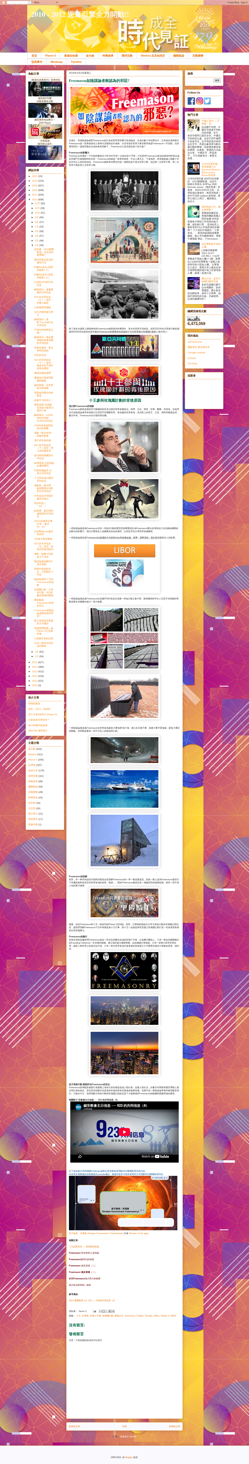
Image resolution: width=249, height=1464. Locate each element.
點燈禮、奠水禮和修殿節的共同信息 (43, 513)
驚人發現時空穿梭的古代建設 (43, 622)
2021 (35, 176)
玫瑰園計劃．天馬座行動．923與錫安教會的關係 (43, 592)
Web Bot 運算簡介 (38, 730)
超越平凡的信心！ (43, 400)
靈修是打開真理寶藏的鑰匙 (43, 379)
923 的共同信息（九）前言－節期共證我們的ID (43, 546)
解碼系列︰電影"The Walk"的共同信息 (43, 322)
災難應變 (197, 55)
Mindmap (57, 61)
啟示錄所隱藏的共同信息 (43, 457)
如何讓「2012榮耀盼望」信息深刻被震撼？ (44, 252)
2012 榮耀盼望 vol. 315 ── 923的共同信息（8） (92, 1300)
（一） (83, 1272)
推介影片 (33, 813)
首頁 (34, 55)
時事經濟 (107, 55)
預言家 (31, 803)
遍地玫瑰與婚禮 (42, 373)
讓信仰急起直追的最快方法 (43, 261)
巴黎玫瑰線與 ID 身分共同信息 (42, 472)
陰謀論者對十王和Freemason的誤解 (44, 582)
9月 (37, 217)
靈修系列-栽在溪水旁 (199, 347)
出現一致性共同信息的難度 (43, 644)
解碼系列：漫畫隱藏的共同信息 (43, 291)
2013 (35, 671)
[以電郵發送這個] (100, 1311)
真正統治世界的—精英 (80, 1285)
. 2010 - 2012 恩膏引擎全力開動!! (78, 14)
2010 (35, 685)
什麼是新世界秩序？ (39, 719)
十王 (78, 1315)
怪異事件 (37, 61)
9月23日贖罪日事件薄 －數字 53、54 (43, 524)
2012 (35, 676)
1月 (37, 656)
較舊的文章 (174, 1426)
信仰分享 (33, 770)
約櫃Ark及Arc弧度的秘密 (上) (43, 276)
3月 (37, 245)
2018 (35, 190)
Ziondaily (192, 363)
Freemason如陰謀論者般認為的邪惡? (44, 613)
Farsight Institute (196, 352)
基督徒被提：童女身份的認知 (43, 349)
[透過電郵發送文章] (94, 1311)
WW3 (173, 1315)
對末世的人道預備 (84, 1253)
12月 (38, 203)
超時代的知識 (81, 1259)
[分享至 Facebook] (110, 1311)
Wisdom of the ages (139, 1233)
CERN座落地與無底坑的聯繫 (43, 427)
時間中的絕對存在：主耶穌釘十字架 (43, 571)
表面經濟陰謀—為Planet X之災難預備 (43, 631)
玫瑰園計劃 (107, 1315)
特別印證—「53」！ (40, 504)
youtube (192, 358)
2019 (35, 185)
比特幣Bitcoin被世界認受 (43, 533)
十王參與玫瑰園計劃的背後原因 (115, 400)
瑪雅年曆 (33, 824)
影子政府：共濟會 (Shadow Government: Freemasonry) (96, 1233)
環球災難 (127, 55)
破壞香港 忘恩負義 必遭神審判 (44, 464)
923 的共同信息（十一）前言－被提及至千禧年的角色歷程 (43, 364)
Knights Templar (144, 1315)
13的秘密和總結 (42, 307)
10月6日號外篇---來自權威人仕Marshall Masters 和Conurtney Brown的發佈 (211, 169)
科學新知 (33, 797)
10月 (38, 212)
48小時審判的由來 (38, 725)
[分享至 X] (107, 1311)
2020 (35, 180)
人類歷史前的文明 (43, 638)
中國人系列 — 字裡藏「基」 (211, 122)
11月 (37, 208)
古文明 (31, 808)
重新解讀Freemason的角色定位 (44, 603)
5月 (37, 235)
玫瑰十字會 (95, 1315)
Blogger (129, 1457)
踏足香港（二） (83, 1265)
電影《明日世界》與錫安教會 (43, 434)
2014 (35, 666)
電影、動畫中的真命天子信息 (43, 555)
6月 (37, 231)
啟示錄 (90, 55)
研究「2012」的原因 (39, 709)
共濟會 (85, 1315)
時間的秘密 (34, 703)
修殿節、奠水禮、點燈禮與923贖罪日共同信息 (43, 488)
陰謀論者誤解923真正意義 (43, 563)
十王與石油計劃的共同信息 (43, 479)
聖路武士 (119, 1315)
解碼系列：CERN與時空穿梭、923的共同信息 (43, 418)
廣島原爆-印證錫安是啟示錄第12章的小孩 (44, 407)
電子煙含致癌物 (42, 440)
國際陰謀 (178, 55)
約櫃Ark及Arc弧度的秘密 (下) (43, 268)
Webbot (32, 754)
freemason (130, 1315)
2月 (37, 651)
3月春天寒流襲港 (43, 539)
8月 (37, 222)
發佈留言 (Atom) (128, 1436)
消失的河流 (40, 355)
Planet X (50, 55)
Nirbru (156, 1315)
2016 (35, 199)
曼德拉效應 (71, 55)
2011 (35, 680)
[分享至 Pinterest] (113, 1311)
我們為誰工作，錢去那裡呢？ (211, 208)
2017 (35, 194)
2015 (35, 662)
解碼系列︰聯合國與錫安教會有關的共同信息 (43, 340)
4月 (37, 240)
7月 (37, 226)
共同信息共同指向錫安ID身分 (43, 497)
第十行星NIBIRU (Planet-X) (42, 714)
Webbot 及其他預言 (153, 55)
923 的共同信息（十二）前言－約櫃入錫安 (43, 300)
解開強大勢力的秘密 (84, 1278)
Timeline (76, 61)
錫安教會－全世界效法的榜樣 (43, 386)
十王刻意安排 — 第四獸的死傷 (84, 1246)
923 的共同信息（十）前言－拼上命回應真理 (43, 448)
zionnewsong (195, 341)
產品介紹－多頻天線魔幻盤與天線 (211, 280)
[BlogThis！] (103, 1311)
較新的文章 (74, 1426)
